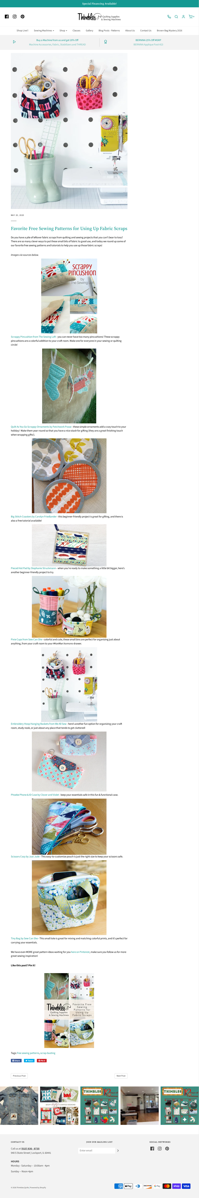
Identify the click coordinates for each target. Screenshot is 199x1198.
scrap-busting (47, 1053)
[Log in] (181, 17)
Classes (76, 30)
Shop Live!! (22, 30)
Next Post (121, 1075)
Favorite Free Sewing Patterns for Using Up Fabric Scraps (69, 228)
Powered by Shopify (38, 1187)
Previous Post (19, 1075)
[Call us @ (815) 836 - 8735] (167, 17)
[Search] (174, 17)
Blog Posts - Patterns (109, 30)
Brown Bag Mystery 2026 (169, 30)
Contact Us (145, 30)
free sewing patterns (28, 1053)
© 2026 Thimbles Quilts (20, 1187)
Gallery (89, 30)
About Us (130, 30)
